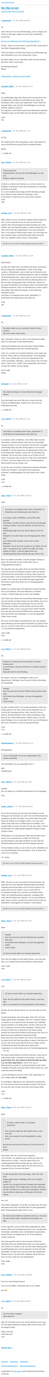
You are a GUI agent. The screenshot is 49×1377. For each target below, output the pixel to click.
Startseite (4, 1362)
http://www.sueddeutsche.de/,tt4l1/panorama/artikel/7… (21, 41)
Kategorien (14, 1362)
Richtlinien (24, 1362)
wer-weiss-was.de (7, 2)
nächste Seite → (7, 1348)
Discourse (17, 1371)
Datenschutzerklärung (28, 1366)
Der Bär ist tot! (10, 7)
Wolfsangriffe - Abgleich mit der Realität (15, 76)
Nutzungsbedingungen (9, 1366)
